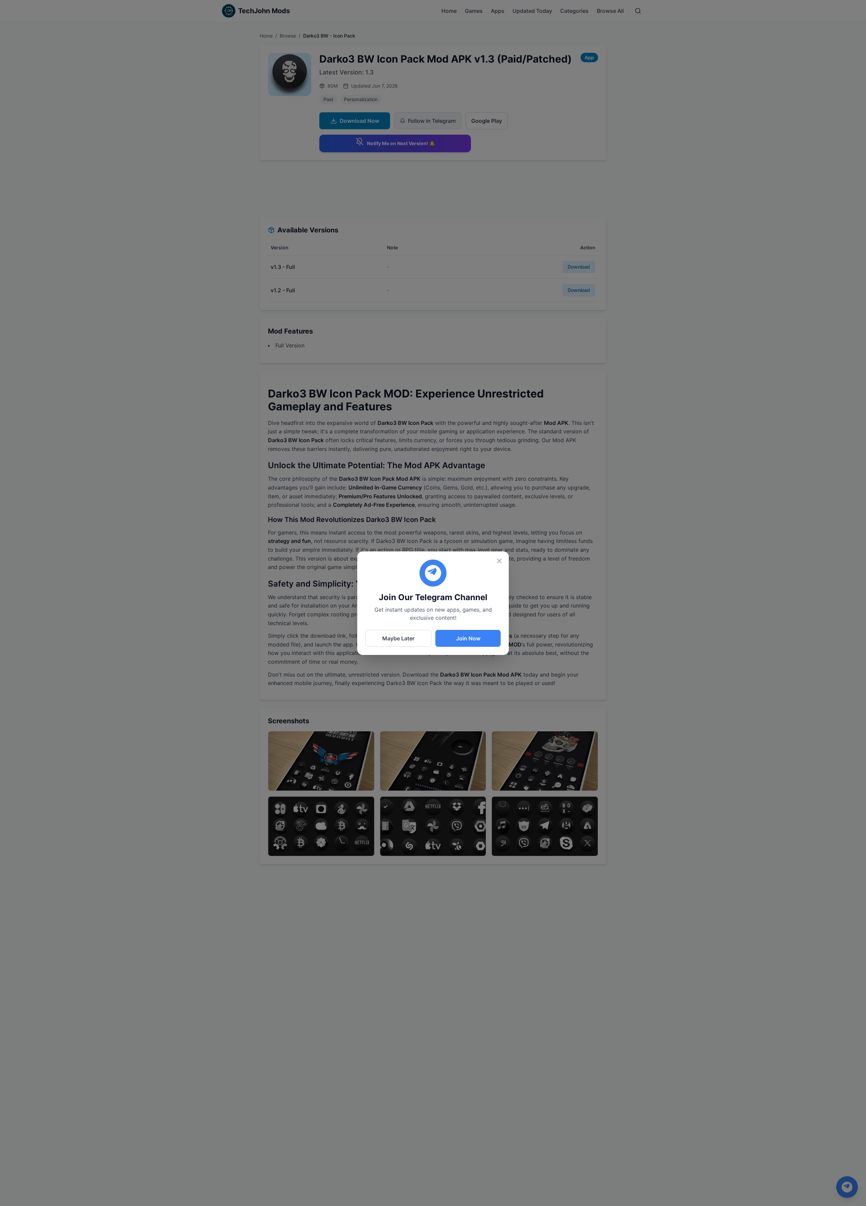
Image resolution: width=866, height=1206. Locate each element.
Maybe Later (398, 638)
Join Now (468, 638)
